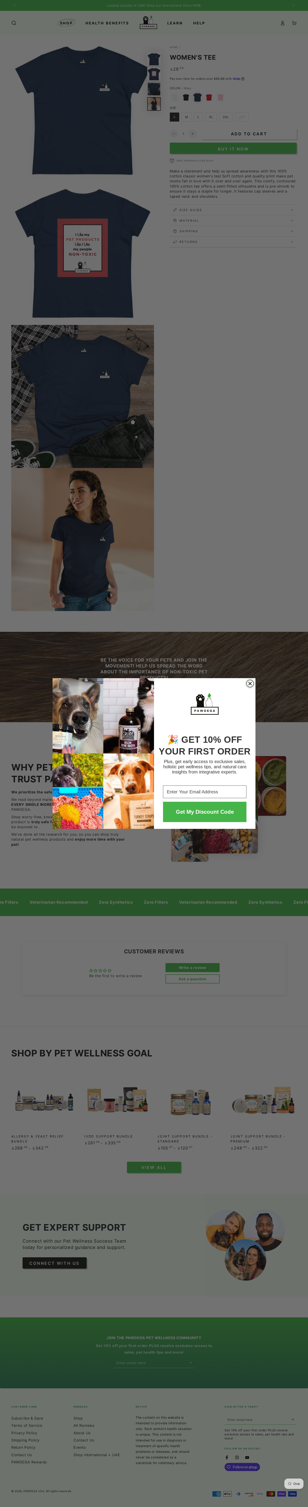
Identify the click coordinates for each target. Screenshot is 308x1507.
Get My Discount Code (205, 812)
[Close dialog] (250, 683)
